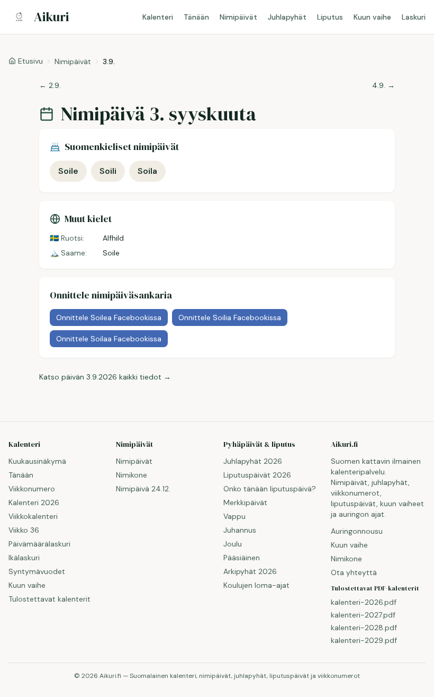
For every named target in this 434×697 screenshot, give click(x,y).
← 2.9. (50, 85)
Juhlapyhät (287, 17)
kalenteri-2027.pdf (363, 615)
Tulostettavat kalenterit (49, 599)
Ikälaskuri (24, 557)
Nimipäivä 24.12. (143, 488)
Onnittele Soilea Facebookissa (108, 317)
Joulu (232, 544)
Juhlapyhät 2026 (252, 461)
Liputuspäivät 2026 (257, 475)
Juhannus (239, 530)
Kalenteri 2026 (33, 502)
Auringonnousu (357, 531)
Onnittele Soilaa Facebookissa (108, 338)
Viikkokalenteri (33, 516)
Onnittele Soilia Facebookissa (229, 317)
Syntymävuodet (36, 571)
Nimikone (131, 475)
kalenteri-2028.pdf (364, 627)
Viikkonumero (31, 488)
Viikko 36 (23, 530)
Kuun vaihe (372, 17)
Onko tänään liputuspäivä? (269, 488)
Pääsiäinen (241, 557)
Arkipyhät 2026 (250, 571)
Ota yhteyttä (354, 572)
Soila (147, 171)
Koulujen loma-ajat (256, 585)
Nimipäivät (238, 17)
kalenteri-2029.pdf (364, 640)
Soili (108, 171)
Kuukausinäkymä (37, 461)
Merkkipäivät (245, 502)
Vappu (234, 516)
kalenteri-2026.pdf (363, 602)
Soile (68, 171)
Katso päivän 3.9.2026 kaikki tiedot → (105, 377)
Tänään (196, 17)
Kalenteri (157, 17)
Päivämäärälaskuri (39, 544)
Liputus (330, 17)
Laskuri (414, 17)
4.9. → (383, 85)
